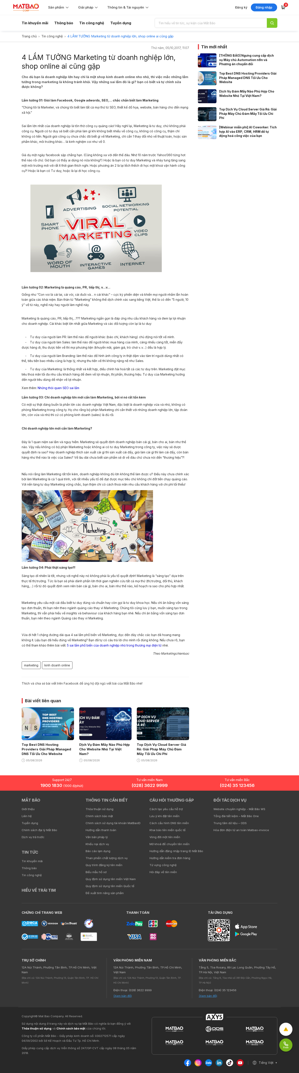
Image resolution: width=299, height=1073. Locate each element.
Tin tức (30, 852)
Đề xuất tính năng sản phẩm (105, 893)
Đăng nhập (264, 7)
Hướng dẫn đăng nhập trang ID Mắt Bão (176, 851)
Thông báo (63, 23)
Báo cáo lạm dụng (98, 851)
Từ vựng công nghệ (163, 865)
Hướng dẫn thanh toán (101, 830)
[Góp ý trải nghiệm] (285, 1029)
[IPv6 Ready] (288, 803)
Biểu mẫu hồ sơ (96, 872)
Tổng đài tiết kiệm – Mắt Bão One (236, 816)
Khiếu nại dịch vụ (97, 844)
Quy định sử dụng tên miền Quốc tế (110, 886)
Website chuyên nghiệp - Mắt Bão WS (239, 809)
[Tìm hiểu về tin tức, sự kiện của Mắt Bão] (272, 23)
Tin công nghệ (91, 23)
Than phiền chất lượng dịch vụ (107, 858)
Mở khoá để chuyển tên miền (170, 844)
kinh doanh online (57, 665)
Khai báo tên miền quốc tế (168, 830)
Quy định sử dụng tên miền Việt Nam (111, 879)
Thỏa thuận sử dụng (99, 809)
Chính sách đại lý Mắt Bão (39, 830)
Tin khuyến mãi (35, 23)
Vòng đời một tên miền (165, 837)
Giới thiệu (28, 809)
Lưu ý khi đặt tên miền (164, 816)
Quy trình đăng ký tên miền (104, 865)
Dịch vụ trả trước (33, 837)
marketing (31, 665)
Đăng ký (241, 7)
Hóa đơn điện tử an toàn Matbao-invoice (241, 830)
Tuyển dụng (120, 23)
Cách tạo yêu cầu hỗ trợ (166, 809)
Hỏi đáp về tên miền (163, 872)
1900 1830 (61, 785)
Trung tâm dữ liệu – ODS (230, 823)
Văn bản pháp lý (97, 837)
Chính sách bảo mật (99, 816)
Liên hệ (27, 816)
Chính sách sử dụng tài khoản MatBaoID (113, 823)
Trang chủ (29, 36)
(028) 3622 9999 (150, 785)
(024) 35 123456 (237, 785)
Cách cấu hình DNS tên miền (169, 823)
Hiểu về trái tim (39, 890)
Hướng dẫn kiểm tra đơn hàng (170, 858)
